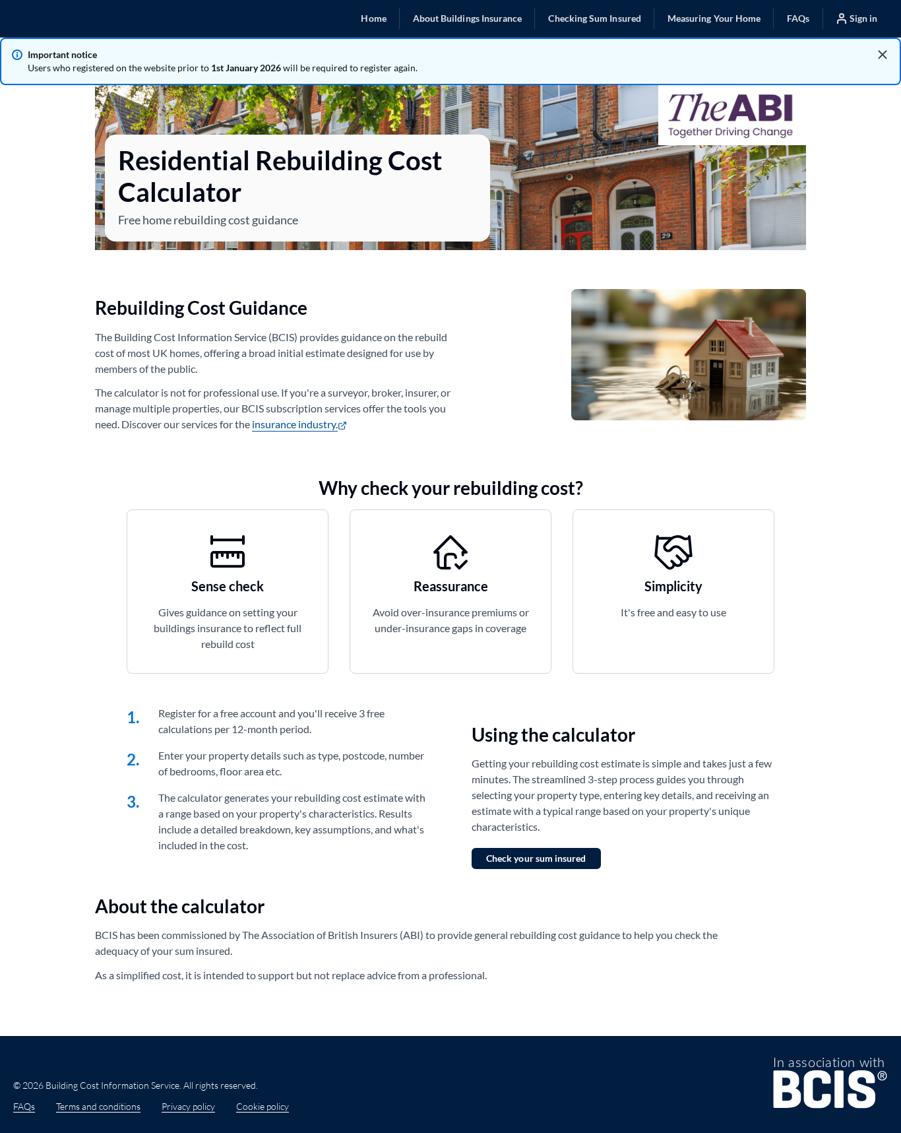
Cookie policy (262, 1106)
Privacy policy (188, 1106)
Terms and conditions (98, 1106)
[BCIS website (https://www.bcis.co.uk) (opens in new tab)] (830, 1084)
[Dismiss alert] (882, 54)
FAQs (24, 1106)
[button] (373, 18)
